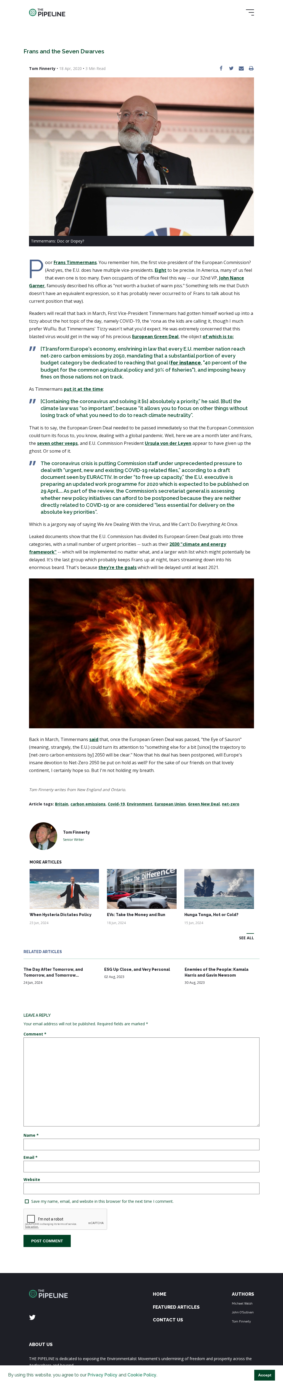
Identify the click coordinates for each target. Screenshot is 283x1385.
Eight (160, 270)
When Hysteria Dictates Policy (60, 914)
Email (30, 1157)
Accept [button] (264, 1375)
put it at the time (83, 389)
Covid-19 (116, 804)
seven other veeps (57, 443)
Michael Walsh (242, 1303)
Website (31, 1179)
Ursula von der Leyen (168, 443)
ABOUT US (41, 1344)
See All (246, 937)
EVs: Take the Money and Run (136, 914)
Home (159, 1294)
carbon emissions (88, 804)
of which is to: (218, 336)
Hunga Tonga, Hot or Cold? (211, 914)
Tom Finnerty (241, 1321)
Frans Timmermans (75, 262)
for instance (186, 363)
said (93, 739)
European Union (170, 804)
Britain (61, 804)
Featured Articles (176, 1307)
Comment (34, 1034)
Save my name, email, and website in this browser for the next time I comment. (102, 1201)
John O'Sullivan (243, 1312)
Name (31, 1135)
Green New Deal (204, 804)
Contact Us (168, 1320)
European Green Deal (155, 336)
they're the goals (117, 567)
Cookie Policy (141, 1375)
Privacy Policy (102, 1375)
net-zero (230, 804)
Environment (139, 804)
